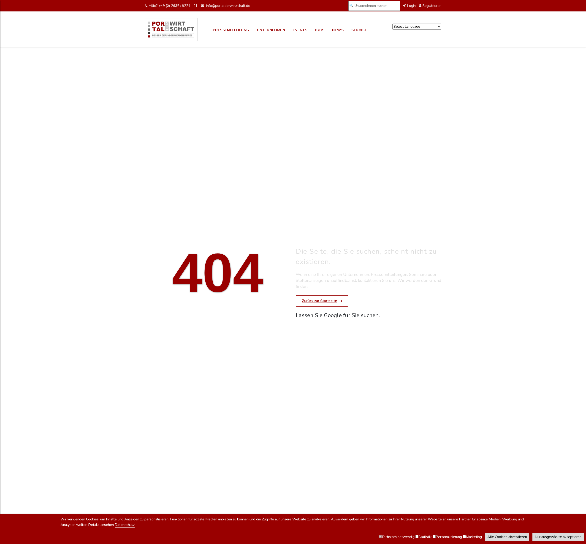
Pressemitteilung (231, 30)
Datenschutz (125, 524)
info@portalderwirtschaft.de (227, 5)
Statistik (425, 536)
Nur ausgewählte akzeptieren (558, 536)
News (338, 30)
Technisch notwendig (398, 536)
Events (300, 30)
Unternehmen (271, 30)
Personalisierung (449, 536)
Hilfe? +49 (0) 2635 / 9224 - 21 (173, 5)
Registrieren (431, 5)
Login (411, 5)
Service (359, 30)
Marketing (474, 536)
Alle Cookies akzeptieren (507, 536)
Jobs (319, 30)
